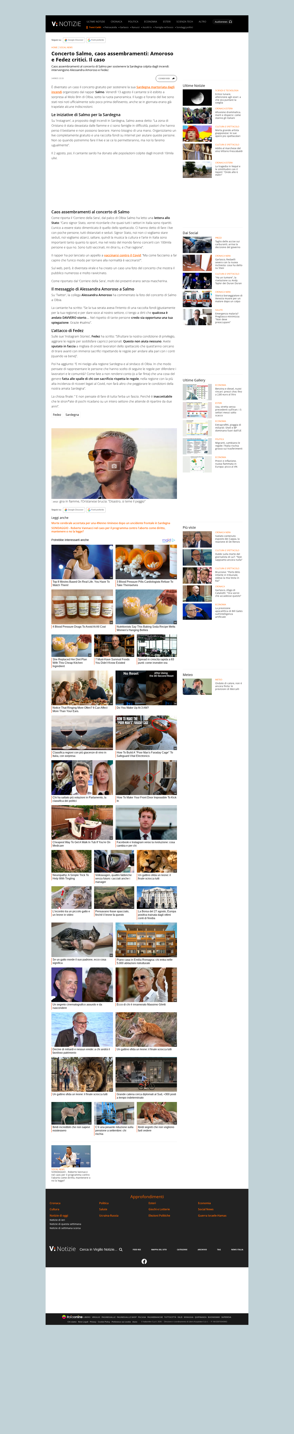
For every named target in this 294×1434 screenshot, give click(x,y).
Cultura (54, 1209)
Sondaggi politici (184, 27)
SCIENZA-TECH (184, 21)
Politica (104, 1203)
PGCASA (142, 1317)
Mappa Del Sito (159, 1249)
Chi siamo (72, 1322)
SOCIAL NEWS (66, 47)
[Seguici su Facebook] (144, 1262)
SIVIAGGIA (188, 1317)
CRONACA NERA (223, 256)
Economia (204, 1203)
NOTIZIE (70, 24)
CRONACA (116, 21)
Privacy (93, 1322)
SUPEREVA (226, 1317)
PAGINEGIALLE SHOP (127, 1317)
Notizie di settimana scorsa (65, 1228)
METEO (218, 680)
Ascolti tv (147, 27)
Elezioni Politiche (159, 1215)
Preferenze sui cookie (121, 1322)
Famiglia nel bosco (164, 27)
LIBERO (87, 1317)
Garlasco (124, 27)
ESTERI (167, 21)
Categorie (182, 1249)
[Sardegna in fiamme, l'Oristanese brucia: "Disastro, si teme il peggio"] (114, 463)
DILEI (180, 1317)
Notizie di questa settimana (65, 1224)
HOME (54, 47)
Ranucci (136, 27)
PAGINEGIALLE (109, 1317)
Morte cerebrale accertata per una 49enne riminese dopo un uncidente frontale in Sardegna (110, 523)
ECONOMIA (150, 21)
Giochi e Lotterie (159, 1209)
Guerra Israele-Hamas (212, 1215)
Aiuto (134, 1322)
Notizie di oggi (59, 1215)
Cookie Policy (104, 1322)
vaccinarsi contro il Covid (122, 255)
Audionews (221, 21)
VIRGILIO (96, 1317)
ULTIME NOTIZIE (96, 21)
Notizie (66, 1248)
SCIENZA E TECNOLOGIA (227, 90)
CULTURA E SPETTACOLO (227, 126)
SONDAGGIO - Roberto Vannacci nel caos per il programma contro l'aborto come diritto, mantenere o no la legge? (108, 529)
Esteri (152, 1203)
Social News (206, 1209)
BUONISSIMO (214, 1317)
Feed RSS (137, 1249)
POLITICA (133, 21)
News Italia (237, 1249)
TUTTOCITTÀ (170, 1317)
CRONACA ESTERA (224, 108)
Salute (103, 1209)
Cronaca (55, 1203)
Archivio (202, 1249)
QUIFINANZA (201, 1317)
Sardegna (72, 415)
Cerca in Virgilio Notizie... (98, 1249)
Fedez (57, 415)
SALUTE (219, 310)
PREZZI (218, 238)
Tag (219, 1249)
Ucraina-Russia (108, 1215)
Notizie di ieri (57, 1220)
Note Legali (83, 1322)
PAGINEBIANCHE (155, 1317)
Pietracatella (110, 27)
